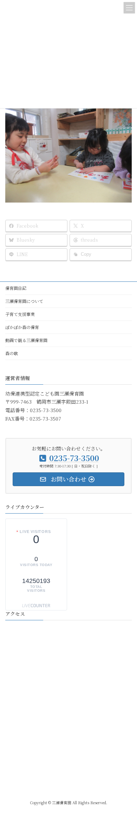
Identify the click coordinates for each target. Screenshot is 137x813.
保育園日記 (15, 288)
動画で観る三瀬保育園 (26, 340)
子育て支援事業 (20, 314)
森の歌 (11, 353)
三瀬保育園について (24, 301)
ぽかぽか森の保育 (22, 327)
